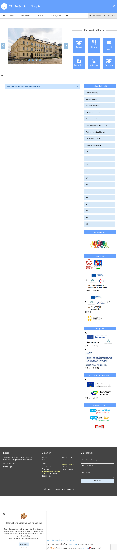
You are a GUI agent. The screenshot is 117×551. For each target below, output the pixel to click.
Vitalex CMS (85, 548)
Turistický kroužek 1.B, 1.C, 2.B (96, 125)
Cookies (72, 540)
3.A (87, 198)
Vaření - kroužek (91, 119)
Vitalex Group (72, 544)
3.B (87, 204)
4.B (87, 217)
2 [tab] (33, 60)
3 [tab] (36, 60)
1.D (87, 171)
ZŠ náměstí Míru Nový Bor (26, 6)
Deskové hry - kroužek (93, 139)
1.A (87, 152)
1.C (87, 165)
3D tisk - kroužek (92, 99)
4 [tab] (40, 60)
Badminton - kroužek (93, 112)
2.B (87, 185)
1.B (87, 158)
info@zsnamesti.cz (68, 464)
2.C (87, 191)
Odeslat (97, 481)
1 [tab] (29, 60)
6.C (87, 224)
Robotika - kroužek (92, 106)
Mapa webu (64, 540)
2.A (87, 178)
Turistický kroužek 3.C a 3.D (95, 132)
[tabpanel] (34, 46)
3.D (87, 211)
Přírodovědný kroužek (93, 145)
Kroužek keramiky (92, 93)
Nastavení (24, 547)
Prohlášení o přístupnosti (50, 540)
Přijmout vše (23, 544)
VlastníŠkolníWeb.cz (36, 548)
